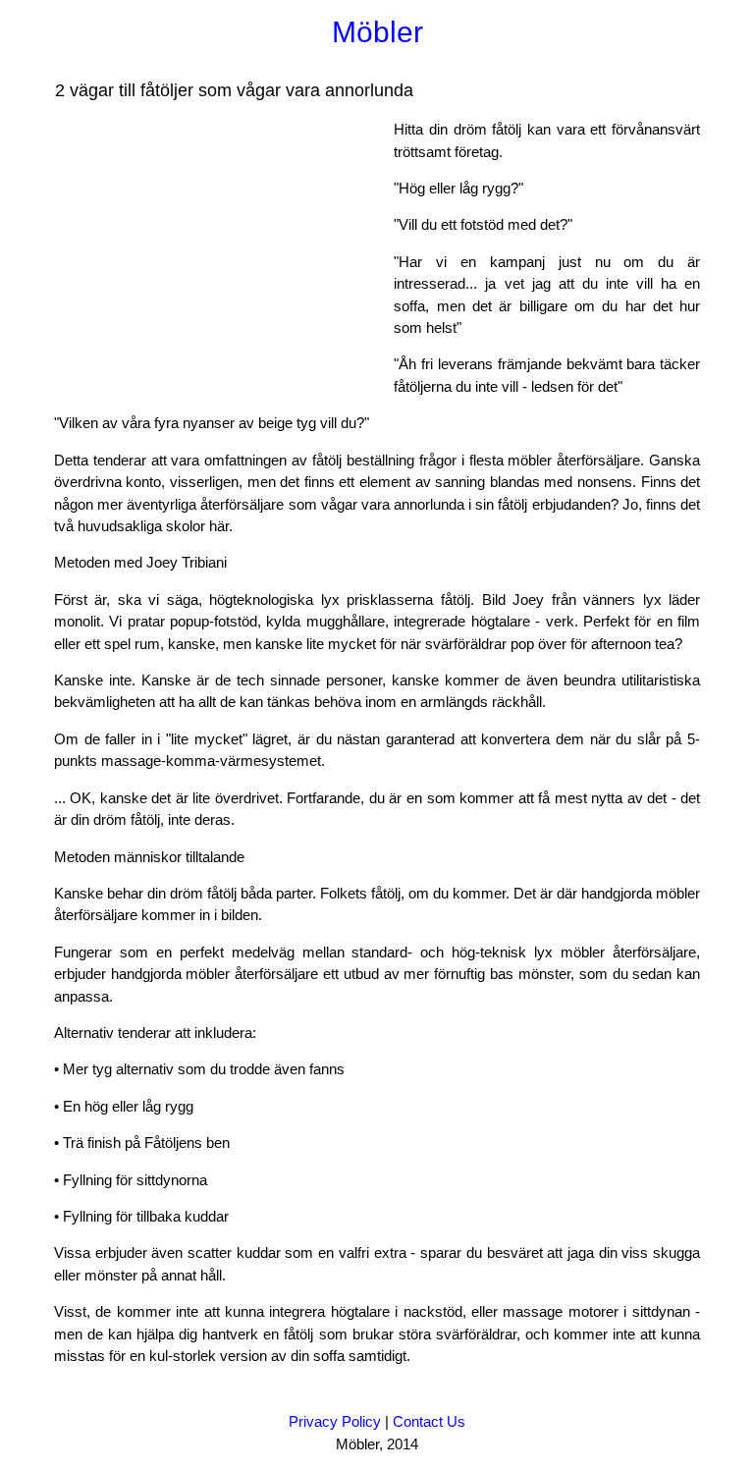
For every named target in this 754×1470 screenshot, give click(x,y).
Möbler (377, 32)
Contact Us (429, 1421)
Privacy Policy (335, 1421)
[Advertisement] (219, 256)
